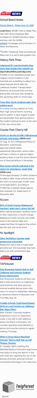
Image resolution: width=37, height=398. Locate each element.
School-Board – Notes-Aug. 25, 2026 (17, 25)
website (3, 43)
